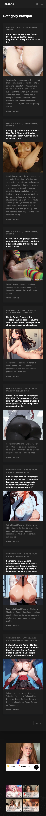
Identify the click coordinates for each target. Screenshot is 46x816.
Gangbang (10, 29)
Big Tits (13, 391)
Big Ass (30, 310)
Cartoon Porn (22, 312)
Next (37, 723)
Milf (36, 640)
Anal (8, 27)
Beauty (13, 27)
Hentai (31, 312)
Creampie (33, 27)
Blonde (19, 27)
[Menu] (42, 4)
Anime (8, 310)
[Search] (37, 4)
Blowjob (26, 27)
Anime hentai (16, 310)
